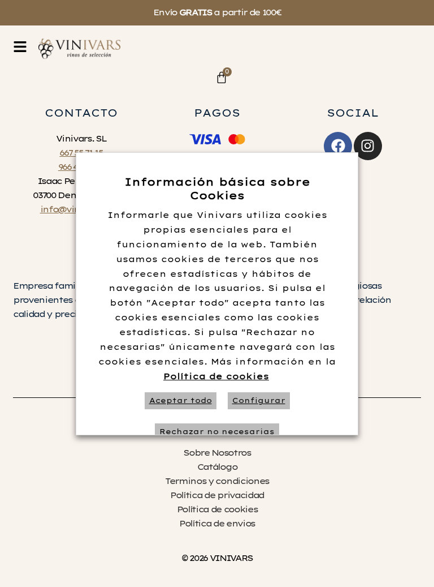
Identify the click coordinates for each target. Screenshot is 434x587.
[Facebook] (338, 146)
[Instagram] (368, 146)
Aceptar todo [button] (180, 400)
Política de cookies (216, 376)
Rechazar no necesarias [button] (217, 431)
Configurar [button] (258, 400)
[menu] (20, 47)
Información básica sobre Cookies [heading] (217, 188)
